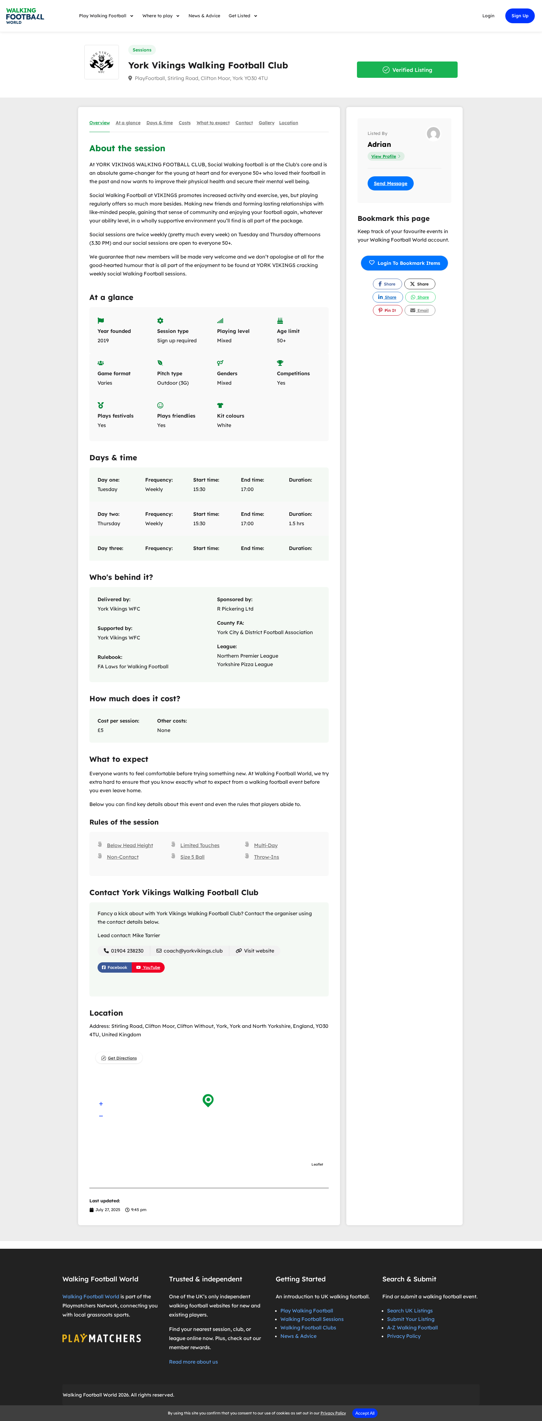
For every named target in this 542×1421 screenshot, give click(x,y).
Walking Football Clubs (308, 1327)
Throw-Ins (266, 857)
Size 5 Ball (192, 857)
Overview (99, 123)
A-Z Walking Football (412, 1327)
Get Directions (122, 1057)
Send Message (390, 183)
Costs (185, 123)
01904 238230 (127, 951)
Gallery (266, 123)
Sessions (142, 50)
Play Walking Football (102, 16)
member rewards (189, 1347)
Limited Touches (200, 845)
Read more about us (193, 1362)
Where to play (157, 16)
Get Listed (239, 16)
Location (288, 123)
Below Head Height (130, 845)
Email (422, 310)
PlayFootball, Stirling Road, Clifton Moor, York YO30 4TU (201, 78)
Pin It (389, 310)
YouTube (151, 967)
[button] (101, 1104)
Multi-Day (266, 845)
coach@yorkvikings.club (193, 951)
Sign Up (520, 16)
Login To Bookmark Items (409, 263)
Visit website (258, 951)
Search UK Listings (410, 1310)
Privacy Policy (404, 1336)
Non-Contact (123, 857)
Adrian (379, 144)
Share (389, 283)
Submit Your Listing (410, 1319)
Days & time (159, 123)
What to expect (213, 123)
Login (488, 16)
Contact (244, 123)
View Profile (383, 156)
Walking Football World (90, 1296)
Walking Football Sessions (312, 1319)
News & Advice (204, 16)
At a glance (128, 123)
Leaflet (317, 1164)
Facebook (116, 967)
